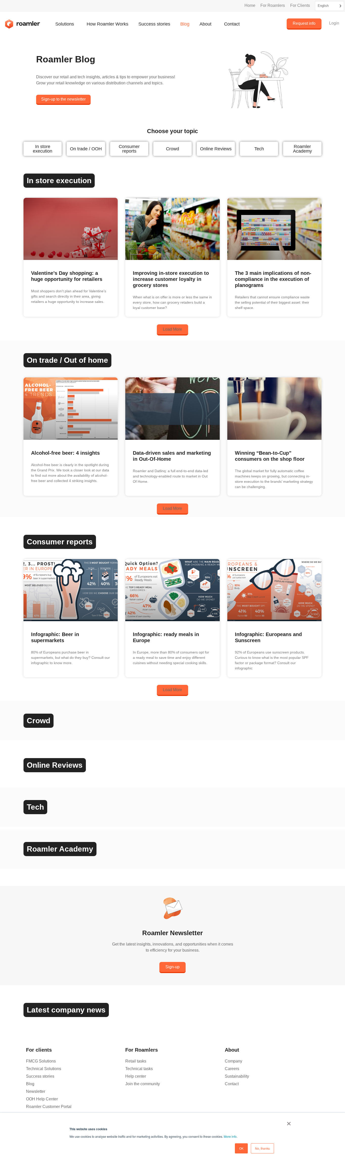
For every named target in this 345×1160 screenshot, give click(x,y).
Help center (135, 1076)
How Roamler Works (107, 24)
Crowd (172, 148)
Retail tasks (135, 1061)
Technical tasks (139, 1069)
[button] (172, 329)
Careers (232, 1069)
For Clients (300, 5)
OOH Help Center (42, 1099)
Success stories (154, 24)
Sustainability (237, 1076)
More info (230, 1136)
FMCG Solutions (41, 1061)
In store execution (42, 149)
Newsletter (35, 1091)
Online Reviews (216, 148)
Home (249, 5)
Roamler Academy (302, 149)
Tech (259, 148)
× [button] (289, 1122)
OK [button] (241, 1148)
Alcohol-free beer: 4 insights (65, 453)
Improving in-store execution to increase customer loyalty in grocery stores (171, 279)
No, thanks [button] (262, 1148)
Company (233, 1061)
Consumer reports (129, 149)
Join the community (142, 1084)
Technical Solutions (43, 1069)
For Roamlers (272, 5)
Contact (232, 24)
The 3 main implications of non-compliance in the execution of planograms (273, 279)
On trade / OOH (86, 148)
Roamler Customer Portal (48, 1106)
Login (334, 23)
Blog (184, 24)
